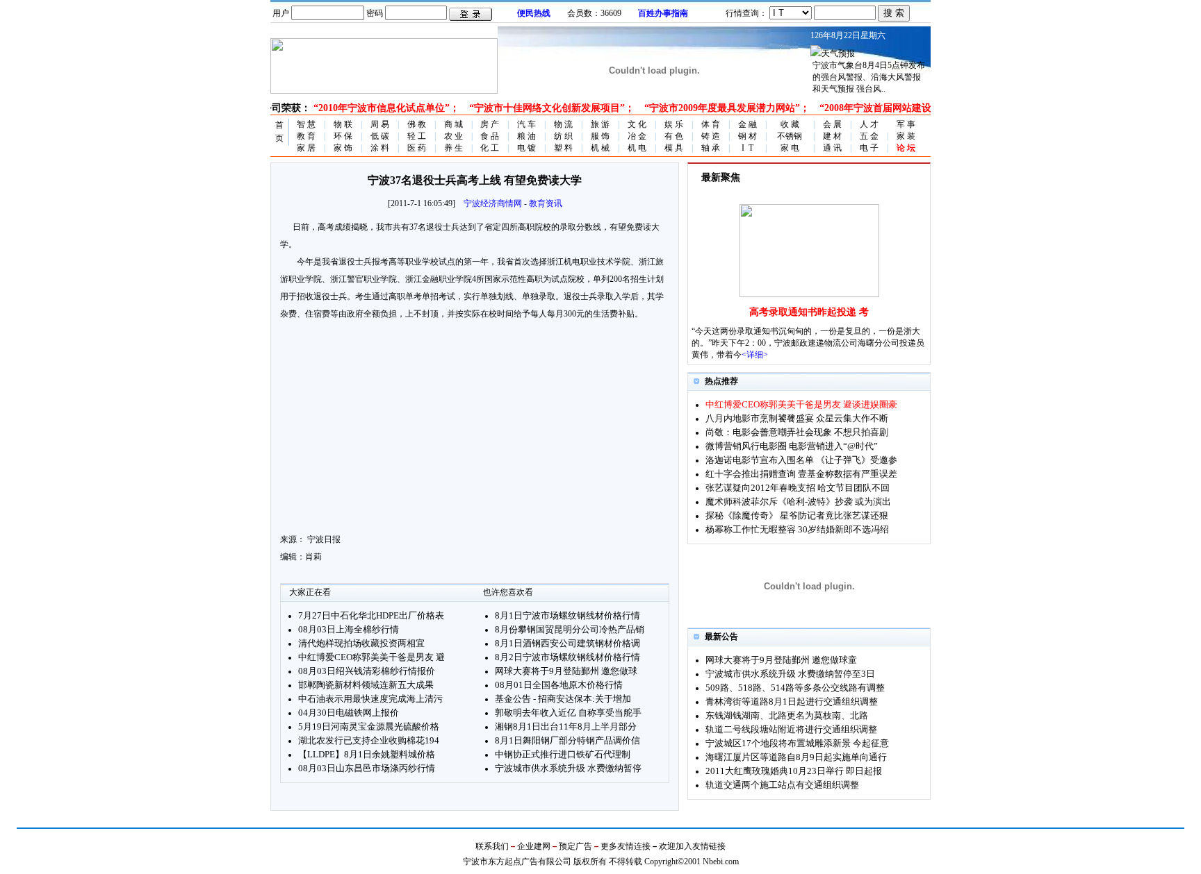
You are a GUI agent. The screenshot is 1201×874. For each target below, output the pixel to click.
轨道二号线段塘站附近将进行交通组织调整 (791, 729)
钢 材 (747, 136)
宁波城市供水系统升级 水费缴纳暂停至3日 (790, 674)
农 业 (453, 136)
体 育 (710, 124)
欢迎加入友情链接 (692, 846)
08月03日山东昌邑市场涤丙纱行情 (366, 768)
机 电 (637, 148)
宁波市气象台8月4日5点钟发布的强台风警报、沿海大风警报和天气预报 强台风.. (868, 77)
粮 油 (526, 136)
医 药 (416, 148)
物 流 (563, 124)
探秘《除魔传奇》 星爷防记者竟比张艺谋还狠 (796, 515)
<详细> (755, 355)
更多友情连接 (625, 846)
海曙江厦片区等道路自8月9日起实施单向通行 (796, 757)
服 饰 (600, 136)
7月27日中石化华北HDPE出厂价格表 (371, 615)
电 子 (869, 148)
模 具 (673, 148)
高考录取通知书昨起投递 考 (809, 312)
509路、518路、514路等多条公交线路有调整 (795, 687)
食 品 (489, 136)
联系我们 (492, 846)
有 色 (673, 136)
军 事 (906, 124)
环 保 (343, 136)
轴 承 (710, 148)
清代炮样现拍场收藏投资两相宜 (361, 643)
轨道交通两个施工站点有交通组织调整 (782, 785)
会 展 (832, 124)
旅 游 (600, 124)
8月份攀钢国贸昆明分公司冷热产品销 (569, 629)
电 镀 (526, 148)
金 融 (747, 124)
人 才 (869, 124)
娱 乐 (673, 124)
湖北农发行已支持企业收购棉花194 (368, 740)
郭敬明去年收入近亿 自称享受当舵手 (568, 712)
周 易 (379, 124)
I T (747, 148)
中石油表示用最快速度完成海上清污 (370, 699)
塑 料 (563, 148)
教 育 (306, 136)
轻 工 (416, 136)
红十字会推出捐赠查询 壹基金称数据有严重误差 (801, 474)
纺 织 (563, 136)
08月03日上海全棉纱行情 (348, 629)
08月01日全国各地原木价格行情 (559, 685)
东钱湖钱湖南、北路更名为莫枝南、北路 (786, 715)
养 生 (453, 148)
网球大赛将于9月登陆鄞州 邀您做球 (566, 671)
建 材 (832, 136)
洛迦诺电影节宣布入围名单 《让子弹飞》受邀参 (801, 460)
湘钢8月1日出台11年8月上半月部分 (566, 726)
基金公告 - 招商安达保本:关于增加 (563, 699)
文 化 (637, 124)
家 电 (790, 148)
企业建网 (533, 846)
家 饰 (343, 148)
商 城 (453, 124)
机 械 (600, 148)
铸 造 (710, 136)
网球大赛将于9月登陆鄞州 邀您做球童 (781, 660)
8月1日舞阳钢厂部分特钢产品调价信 (567, 740)
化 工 (489, 148)
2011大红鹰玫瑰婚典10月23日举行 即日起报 (793, 771)
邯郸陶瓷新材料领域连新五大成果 (366, 685)
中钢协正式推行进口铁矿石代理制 (562, 754)
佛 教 (416, 124)
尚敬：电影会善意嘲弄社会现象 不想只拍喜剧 (796, 432)
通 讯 (832, 148)
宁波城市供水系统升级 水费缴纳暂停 (568, 768)
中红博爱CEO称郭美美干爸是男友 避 (371, 657)
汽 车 (526, 124)
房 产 (489, 124)
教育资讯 (545, 203)
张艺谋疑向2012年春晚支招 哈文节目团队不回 (797, 487)
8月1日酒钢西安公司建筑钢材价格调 (567, 643)
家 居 (306, 148)
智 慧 (306, 124)
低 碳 (379, 136)
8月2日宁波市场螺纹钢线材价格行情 (567, 657)
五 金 (869, 136)
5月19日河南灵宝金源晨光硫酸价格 (368, 726)
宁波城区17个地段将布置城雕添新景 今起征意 (797, 743)
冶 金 (637, 136)
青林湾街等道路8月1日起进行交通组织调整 (791, 701)
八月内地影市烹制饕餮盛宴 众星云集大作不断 (796, 418)
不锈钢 (789, 136)
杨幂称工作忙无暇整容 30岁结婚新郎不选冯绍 (797, 529)
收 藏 (790, 124)
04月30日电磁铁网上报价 (348, 712)
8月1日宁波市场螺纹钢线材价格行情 (567, 615)
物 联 (343, 124)
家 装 (906, 136)
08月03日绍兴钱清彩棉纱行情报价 (366, 671)
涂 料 (379, 148)
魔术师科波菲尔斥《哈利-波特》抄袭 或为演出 (798, 501)
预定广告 (575, 846)
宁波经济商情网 (493, 203)
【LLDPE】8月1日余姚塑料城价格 (366, 754)
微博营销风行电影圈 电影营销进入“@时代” (791, 446)
